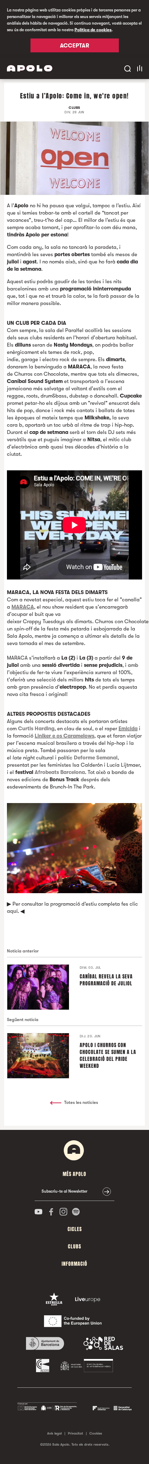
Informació (74, 1263)
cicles (75, 1229)
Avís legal (54, 1433)
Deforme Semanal (95, 758)
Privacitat (75, 1433)
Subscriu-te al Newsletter (64, 1191)
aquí (12, 911)
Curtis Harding (36, 728)
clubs (74, 1246)
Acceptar (74, 46)
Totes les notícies (81, 1102)
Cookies (95, 1433)
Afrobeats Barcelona (60, 772)
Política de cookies (93, 29)
